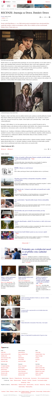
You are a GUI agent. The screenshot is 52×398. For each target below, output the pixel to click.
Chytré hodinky (22, 386)
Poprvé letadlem (21, 367)
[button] (26, 44)
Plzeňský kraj (16, 203)
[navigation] (2, 2)
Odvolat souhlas (46, 391)
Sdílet (47, 17)
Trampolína (24, 380)
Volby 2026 (3, 352)
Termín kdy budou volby (6, 357)
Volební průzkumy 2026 (5, 354)
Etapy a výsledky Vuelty (23, 354)
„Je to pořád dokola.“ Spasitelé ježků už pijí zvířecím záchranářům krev (31, 200)
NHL (36, 361)
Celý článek (28, 262)
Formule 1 (38, 359)
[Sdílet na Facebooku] (48, 149)
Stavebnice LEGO (22, 384)
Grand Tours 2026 (22, 361)
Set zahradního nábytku (42, 380)
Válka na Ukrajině (17, 181)
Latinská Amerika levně (23, 373)
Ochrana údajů (39, 391)
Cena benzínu (34, 378)
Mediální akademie (25, 391)
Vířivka (28, 382)
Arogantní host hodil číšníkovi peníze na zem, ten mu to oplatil (30, 232)
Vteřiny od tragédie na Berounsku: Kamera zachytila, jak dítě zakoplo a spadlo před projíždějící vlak (32, 158)
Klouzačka (34, 380)
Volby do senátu (4, 359)
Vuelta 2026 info (21, 352)
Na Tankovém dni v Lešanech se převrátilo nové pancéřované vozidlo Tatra (32, 190)
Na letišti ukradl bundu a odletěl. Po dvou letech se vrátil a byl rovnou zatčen (32, 222)
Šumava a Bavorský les (23, 369)
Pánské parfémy (29, 386)
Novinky (2, 16)
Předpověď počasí (18, 378)
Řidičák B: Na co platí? (40, 371)
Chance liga (38, 352)
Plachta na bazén (17, 380)
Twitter (7, 391)
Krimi (15, 160)
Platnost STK (38, 374)
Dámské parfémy (30, 384)
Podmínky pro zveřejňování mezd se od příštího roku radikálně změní (36, 252)
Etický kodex (32, 391)
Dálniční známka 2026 (40, 367)
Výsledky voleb (4, 355)
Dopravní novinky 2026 (40, 369)
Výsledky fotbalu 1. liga (40, 354)
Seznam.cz (48, 1)
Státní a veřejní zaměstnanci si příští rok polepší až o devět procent (8, 278)
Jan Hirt (19, 355)
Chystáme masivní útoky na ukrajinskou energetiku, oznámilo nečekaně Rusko (30, 179)
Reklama (12, 391)
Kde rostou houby (26, 378)
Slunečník (29, 380)
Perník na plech (4, 374)
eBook (42, 17)
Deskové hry (42, 384)
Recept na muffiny (4, 367)
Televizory (48, 384)
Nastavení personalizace (26, 392)
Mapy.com (11, 378)
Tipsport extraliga (39, 355)
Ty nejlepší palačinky (5, 365)
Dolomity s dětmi (21, 374)
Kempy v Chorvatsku (22, 365)
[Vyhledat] (29, 2)
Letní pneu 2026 (39, 365)
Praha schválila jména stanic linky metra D (26, 278)
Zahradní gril (23, 382)
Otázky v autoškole (39, 373)
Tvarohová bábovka (5, 371)
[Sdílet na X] (50, 149)
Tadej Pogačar (21, 357)
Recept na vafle (4, 373)
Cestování (16, 212)
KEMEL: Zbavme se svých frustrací (23, 168)
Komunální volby (4, 361)
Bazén (11, 380)
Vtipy (15, 169)
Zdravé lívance (4, 369)
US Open (37, 357)
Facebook (3, 391)
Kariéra (16, 391)
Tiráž (20, 391)
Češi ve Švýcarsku (22, 371)
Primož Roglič (21, 359)
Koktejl (15, 235)
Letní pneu (37, 384)
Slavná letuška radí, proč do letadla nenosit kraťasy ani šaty (29, 210)
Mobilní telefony (14, 384)
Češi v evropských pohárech (43, 378)
